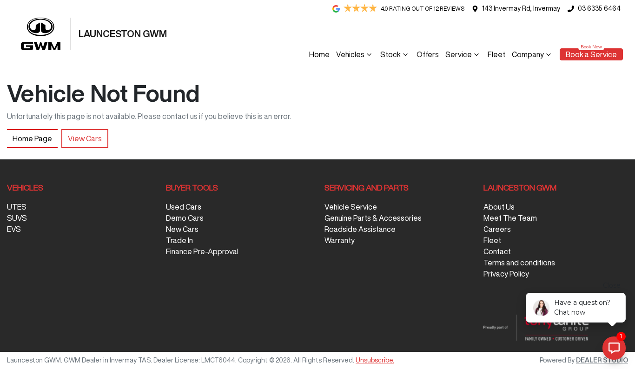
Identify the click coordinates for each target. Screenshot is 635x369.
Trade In (179, 240)
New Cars (182, 229)
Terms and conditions (519, 262)
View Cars (85, 138)
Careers (497, 229)
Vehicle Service (350, 207)
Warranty (339, 240)
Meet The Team (510, 218)
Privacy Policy (506, 273)
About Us (499, 207)
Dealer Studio (602, 360)
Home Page (32, 138)
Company (528, 54)
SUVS (17, 218)
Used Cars (183, 207)
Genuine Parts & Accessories (373, 218)
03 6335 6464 (599, 8)
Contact (497, 251)
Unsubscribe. (375, 360)
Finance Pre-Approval (202, 251)
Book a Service (591, 54)
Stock (390, 54)
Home (319, 54)
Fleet (496, 54)
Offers (428, 54)
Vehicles (350, 54)
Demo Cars (185, 218)
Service (458, 54)
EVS (14, 229)
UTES (16, 207)
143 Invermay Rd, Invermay (521, 8)
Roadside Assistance (360, 229)
